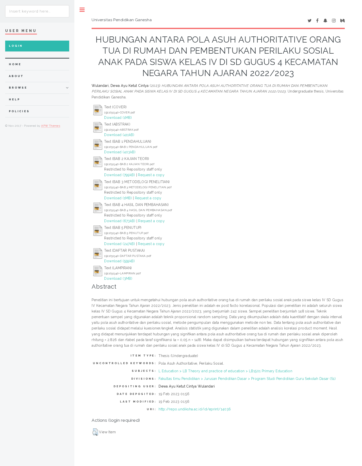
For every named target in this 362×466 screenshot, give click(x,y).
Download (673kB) (119, 221)
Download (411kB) (119, 135)
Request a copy (151, 175)
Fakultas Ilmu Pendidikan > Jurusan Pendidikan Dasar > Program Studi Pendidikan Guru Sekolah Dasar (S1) (247, 379)
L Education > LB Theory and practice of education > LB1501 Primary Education (225, 371)
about (16, 76)
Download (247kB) (119, 244)
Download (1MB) (118, 118)
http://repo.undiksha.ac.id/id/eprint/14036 (195, 409)
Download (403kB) (119, 152)
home (15, 64)
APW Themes (50, 125)
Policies (19, 111)
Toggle (82, 9)
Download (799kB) (119, 175)
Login (16, 45)
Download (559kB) (119, 261)
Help (14, 99)
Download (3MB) (118, 278)
